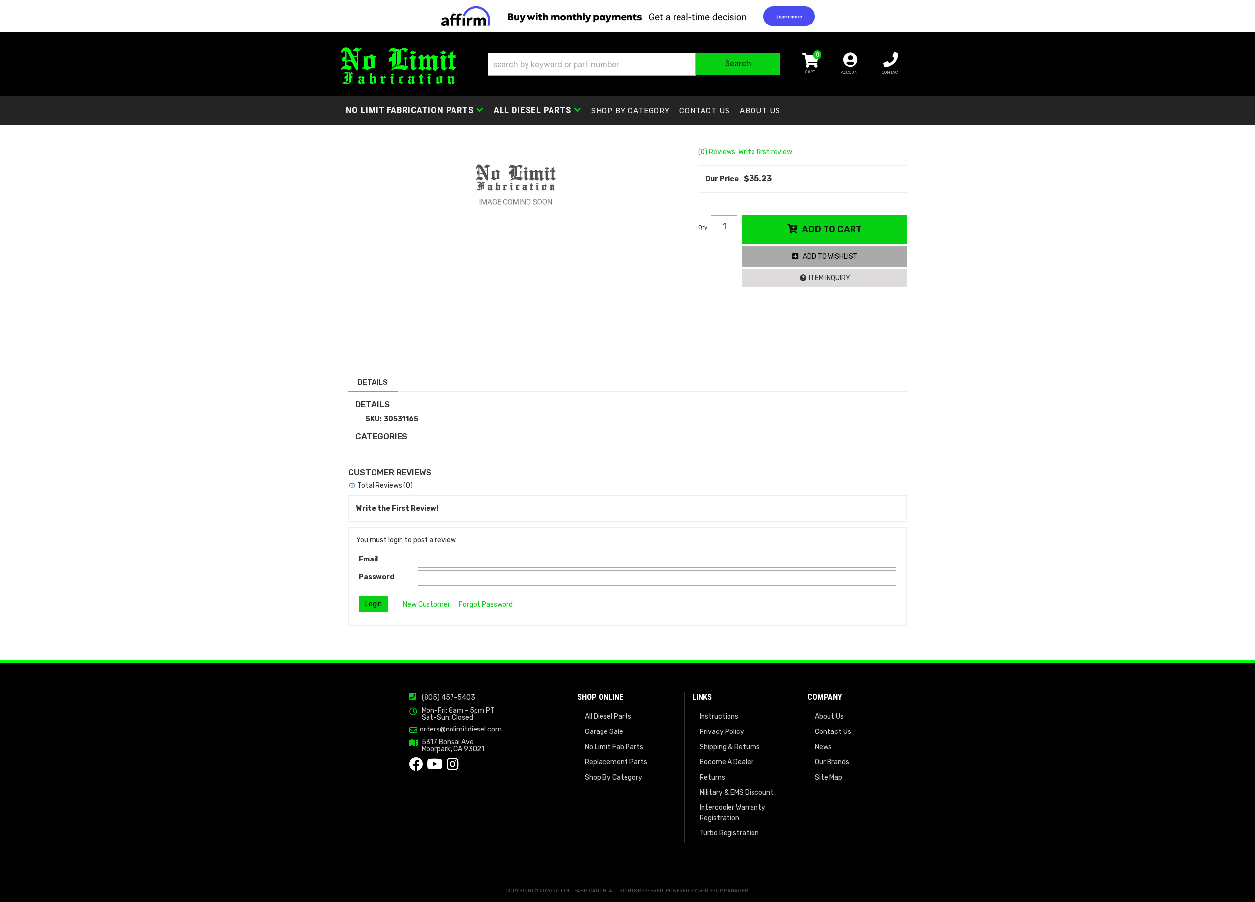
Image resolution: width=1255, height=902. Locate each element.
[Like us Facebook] (416, 767)
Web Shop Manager (723, 891)
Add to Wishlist (830, 256)
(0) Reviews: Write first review (745, 152)
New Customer (426, 604)
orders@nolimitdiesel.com (461, 729)
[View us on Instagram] (453, 767)
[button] (634, 64)
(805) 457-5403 (448, 697)
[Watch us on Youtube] (435, 767)
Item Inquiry (829, 278)
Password (376, 577)
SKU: (373, 419)
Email (368, 559)
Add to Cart (832, 229)
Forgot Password (486, 604)
